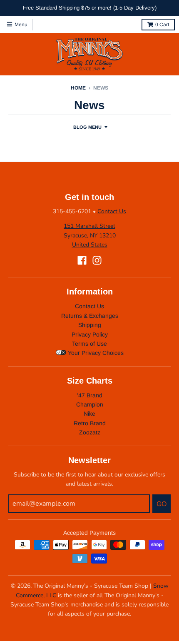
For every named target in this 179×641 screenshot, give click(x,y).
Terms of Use (89, 343)
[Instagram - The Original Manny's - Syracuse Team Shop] (97, 260)
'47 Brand (89, 395)
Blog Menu (87, 127)
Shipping (89, 325)
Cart (162, 24)
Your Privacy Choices (95, 352)
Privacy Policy (90, 334)
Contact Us (111, 211)
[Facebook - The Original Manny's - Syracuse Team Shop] (82, 260)
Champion (89, 404)
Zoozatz (89, 432)
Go (162, 503)
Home (78, 88)
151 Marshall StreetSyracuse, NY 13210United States (90, 235)
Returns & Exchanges (89, 315)
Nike (89, 413)
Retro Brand (90, 423)
